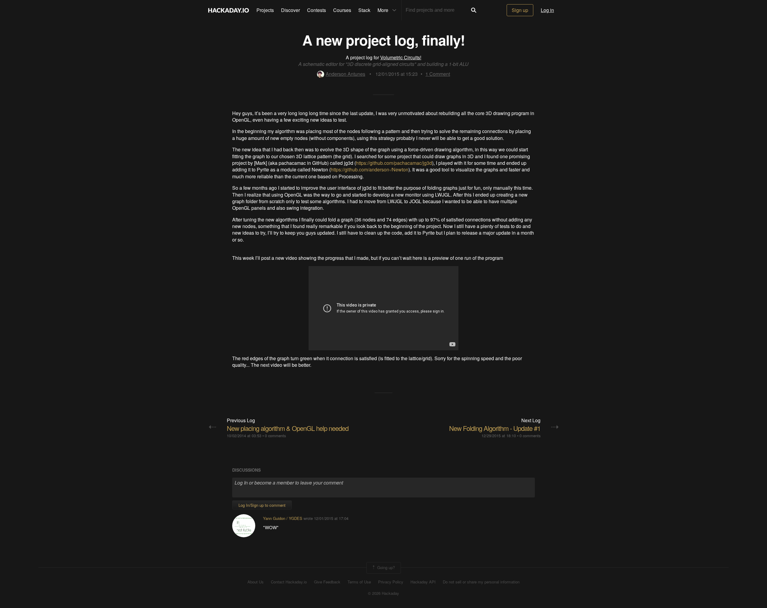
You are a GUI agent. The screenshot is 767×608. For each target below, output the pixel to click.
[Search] (474, 10)
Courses (342, 10)
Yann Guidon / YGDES (282, 518)
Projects (265, 10)
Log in (547, 10)
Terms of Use (359, 582)
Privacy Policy (390, 582)
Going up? (385, 567)
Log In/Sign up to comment (262, 505)
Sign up (520, 10)
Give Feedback (327, 582)
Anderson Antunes (345, 73)
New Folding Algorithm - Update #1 (494, 428)
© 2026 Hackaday (383, 593)
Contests (316, 10)
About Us (255, 582)
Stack (364, 10)
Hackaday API (423, 582)
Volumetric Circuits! (400, 57)
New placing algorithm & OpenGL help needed (287, 428)
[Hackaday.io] (228, 10)
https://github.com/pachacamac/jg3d (394, 162)
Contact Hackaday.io (289, 582)
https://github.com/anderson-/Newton (369, 169)
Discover (290, 10)
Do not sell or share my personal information (481, 582)
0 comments (275, 435)
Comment (437, 73)
